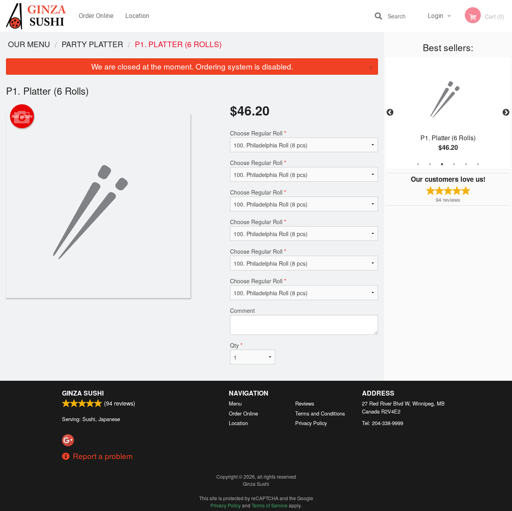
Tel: (382, 423)
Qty (236, 345)
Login (435, 16)
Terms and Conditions (320, 413)
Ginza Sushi (83, 393)
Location (137, 16)
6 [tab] (478, 164)
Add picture (22, 116)
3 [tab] (442, 164)
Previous (390, 113)
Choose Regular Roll (258, 133)
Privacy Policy (311, 423)
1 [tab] (418, 164)
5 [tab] (466, 164)
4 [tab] (454, 164)
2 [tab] (430, 164)
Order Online (96, 16)
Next (506, 113)
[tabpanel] (448, 112)
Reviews (304, 403)
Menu (235, 403)
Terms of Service (270, 505)
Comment (242, 310)
